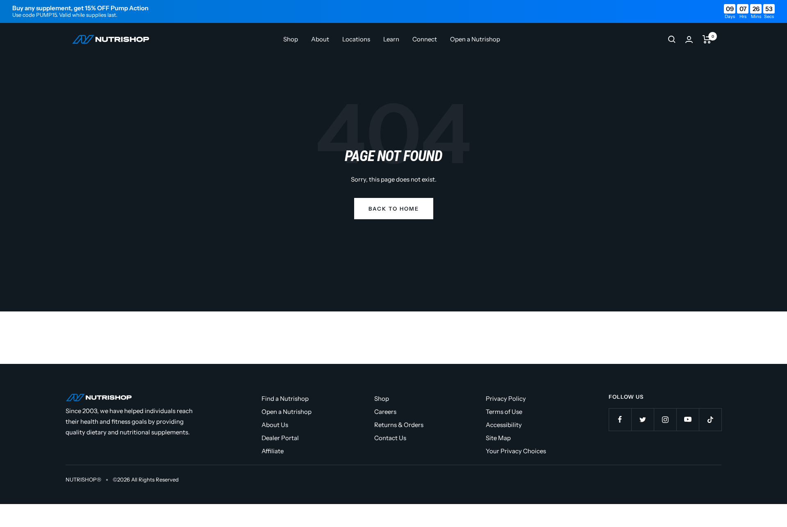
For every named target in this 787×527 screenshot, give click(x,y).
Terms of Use (504, 412)
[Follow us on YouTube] (687, 419)
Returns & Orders (398, 425)
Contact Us (390, 438)
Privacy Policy (506, 398)
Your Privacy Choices (516, 451)
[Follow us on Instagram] (665, 419)
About (320, 39)
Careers (385, 412)
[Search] (672, 39)
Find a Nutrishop (285, 398)
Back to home (393, 208)
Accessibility (504, 425)
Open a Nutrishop (475, 39)
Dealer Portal (280, 438)
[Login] (689, 39)
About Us (275, 425)
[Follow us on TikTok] (710, 419)
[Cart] (707, 39)
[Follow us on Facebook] (620, 419)
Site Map (498, 438)
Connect (424, 39)
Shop (290, 39)
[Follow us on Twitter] (642, 419)
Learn (391, 39)
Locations (356, 39)
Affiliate (273, 451)
